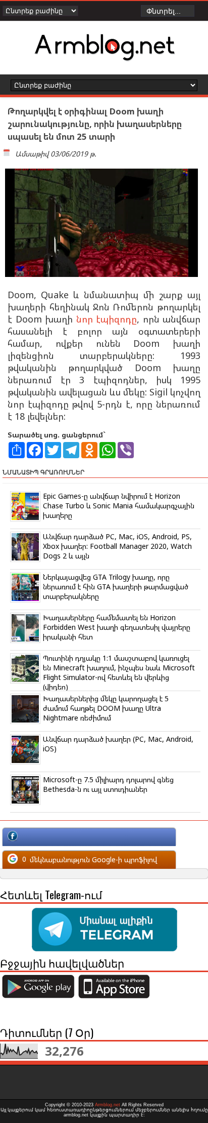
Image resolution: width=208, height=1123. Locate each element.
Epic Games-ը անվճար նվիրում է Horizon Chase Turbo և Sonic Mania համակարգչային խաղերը (118, 505)
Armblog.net (107, 1104)
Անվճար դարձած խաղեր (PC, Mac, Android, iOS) (118, 743)
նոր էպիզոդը (106, 319)
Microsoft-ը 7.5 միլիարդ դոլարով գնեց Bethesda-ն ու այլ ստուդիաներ (108, 784)
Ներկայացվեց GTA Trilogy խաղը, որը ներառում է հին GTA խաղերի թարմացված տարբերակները (115, 586)
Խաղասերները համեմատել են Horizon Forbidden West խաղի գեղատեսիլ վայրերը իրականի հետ (116, 627)
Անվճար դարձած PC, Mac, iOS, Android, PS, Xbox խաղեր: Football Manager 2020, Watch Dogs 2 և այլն (117, 546)
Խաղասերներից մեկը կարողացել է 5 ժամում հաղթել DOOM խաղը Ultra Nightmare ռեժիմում (106, 708)
